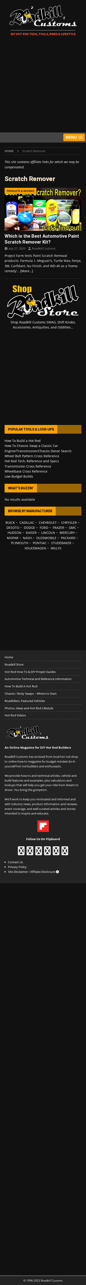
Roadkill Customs (43, 248)
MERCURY (67, 532)
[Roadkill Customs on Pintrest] (38, 853)
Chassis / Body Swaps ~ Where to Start (31, 693)
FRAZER (58, 527)
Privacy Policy (17, 867)
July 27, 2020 (17, 248)
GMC (72, 527)
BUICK (10, 522)
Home (9, 657)
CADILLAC (26, 522)
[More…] (26, 271)
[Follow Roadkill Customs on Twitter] (56, 853)
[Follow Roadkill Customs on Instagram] (30, 853)
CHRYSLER (69, 522)
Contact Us (15, 862)
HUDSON (14, 532)
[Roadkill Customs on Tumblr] (47, 853)
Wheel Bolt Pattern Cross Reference (32, 456)
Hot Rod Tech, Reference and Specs (32, 461)
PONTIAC (40, 543)
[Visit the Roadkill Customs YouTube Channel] (64, 853)
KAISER (31, 532)
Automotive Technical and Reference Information (38, 679)
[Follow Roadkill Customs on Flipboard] (43, 829)
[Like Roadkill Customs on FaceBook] (21, 853)
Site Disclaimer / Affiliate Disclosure (32, 872)
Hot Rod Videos (15, 715)
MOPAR (12, 538)
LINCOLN (48, 532)
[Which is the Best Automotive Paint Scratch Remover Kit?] (43, 209)
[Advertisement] (43, 85)
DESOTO (12, 527)
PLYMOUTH (19, 543)
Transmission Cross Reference (28, 466)
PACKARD (68, 538)
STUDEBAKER (61, 543)
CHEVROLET (48, 522)
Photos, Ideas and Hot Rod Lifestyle (29, 708)
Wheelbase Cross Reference (26, 471)
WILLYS (56, 548)
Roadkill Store (14, 664)
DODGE (29, 527)
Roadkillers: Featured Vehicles (25, 701)
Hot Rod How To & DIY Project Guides (30, 672)
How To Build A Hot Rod (21, 686)
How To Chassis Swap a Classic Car (31, 446)
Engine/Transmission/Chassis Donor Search (38, 451)
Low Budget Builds (19, 476)
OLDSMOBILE (46, 538)
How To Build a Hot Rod (23, 440)
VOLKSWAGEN (35, 548)
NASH (27, 538)
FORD (44, 527)
